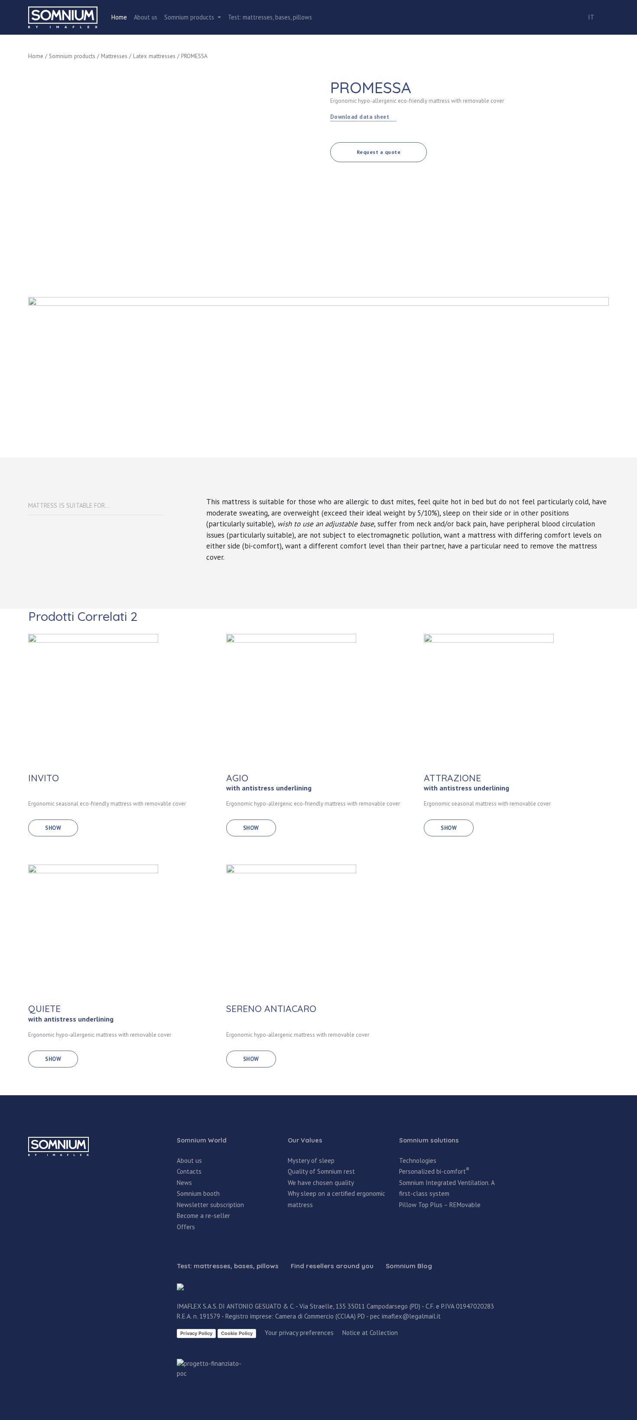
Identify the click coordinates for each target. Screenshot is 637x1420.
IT (591, 17)
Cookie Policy (237, 1333)
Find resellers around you (332, 1266)
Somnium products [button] (190, 17)
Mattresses (114, 56)
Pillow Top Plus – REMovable (440, 1205)
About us (145, 17)
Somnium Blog (409, 1266)
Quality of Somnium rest (321, 1171)
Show (53, 827)
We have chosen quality (321, 1182)
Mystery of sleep (311, 1160)
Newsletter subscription (210, 1205)
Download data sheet (360, 117)
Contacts (189, 1171)
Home (119, 17)
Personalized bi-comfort (434, 1171)
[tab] (96, 505)
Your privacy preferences (299, 1333)
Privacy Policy (196, 1333)
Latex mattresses (154, 56)
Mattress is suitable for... (69, 505)
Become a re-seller (203, 1215)
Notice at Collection (370, 1333)
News (184, 1182)
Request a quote (379, 152)
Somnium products (72, 56)
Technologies (417, 1160)
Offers (186, 1227)
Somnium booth (198, 1193)
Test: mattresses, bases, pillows (270, 17)
